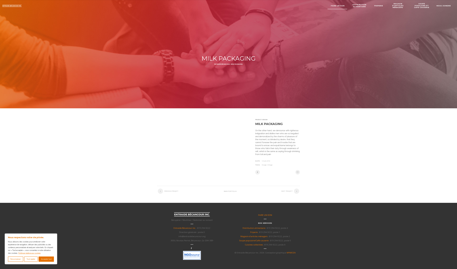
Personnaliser (15, 259)
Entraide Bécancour (222, 64)
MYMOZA (291, 252)
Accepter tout (46, 259)
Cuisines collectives (254, 244)
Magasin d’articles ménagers (254, 236)
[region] (31, 249)
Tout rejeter (31, 259)
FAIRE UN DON (265, 215)
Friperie (254, 232)
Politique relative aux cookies (29, 253)
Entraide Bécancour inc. (185, 228)
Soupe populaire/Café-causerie (254, 240)
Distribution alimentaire (254, 228)
